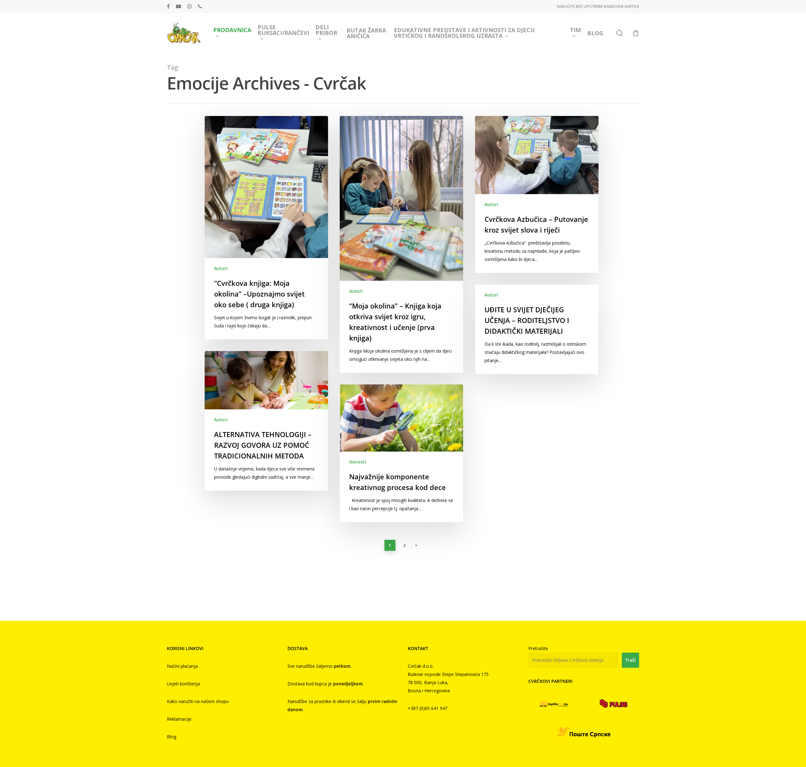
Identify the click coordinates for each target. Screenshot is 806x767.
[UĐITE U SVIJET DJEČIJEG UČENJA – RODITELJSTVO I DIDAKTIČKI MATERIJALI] (537, 329)
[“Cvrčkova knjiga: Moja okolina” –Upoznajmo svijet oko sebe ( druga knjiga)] (266, 227)
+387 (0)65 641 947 (427, 708)
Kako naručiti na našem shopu (198, 701)
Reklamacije (179, 719)
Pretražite (538, 648)
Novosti (357, 462)
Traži (630, 660)
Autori (221, 268)
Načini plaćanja (182, 666)
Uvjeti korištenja (183, 684)
